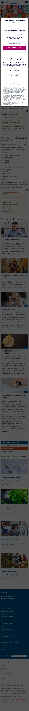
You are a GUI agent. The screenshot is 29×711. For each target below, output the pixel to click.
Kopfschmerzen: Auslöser (7, 629)
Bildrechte (3, 676)
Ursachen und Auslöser (7, 623)
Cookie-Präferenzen (5, 670)
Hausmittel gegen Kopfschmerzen (9, 601)
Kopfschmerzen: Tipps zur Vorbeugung (10, 642)
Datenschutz (4, 668)
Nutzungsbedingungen (6, 673)
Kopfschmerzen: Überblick (10, 445)
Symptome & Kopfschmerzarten (10, 442)
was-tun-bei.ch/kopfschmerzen (8, 663)
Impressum (3, 678)
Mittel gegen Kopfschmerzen (7, 598)
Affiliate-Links (8, 696)
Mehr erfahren (6, 484)
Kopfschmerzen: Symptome (10, 451)
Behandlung (4, 592)
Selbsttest (4, 649)
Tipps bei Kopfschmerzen (7, 640)
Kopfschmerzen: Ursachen (7, 627)
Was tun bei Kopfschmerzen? (8, 596)
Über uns (3, 665)
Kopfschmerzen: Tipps (7, 636)
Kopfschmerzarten (8, 448)
